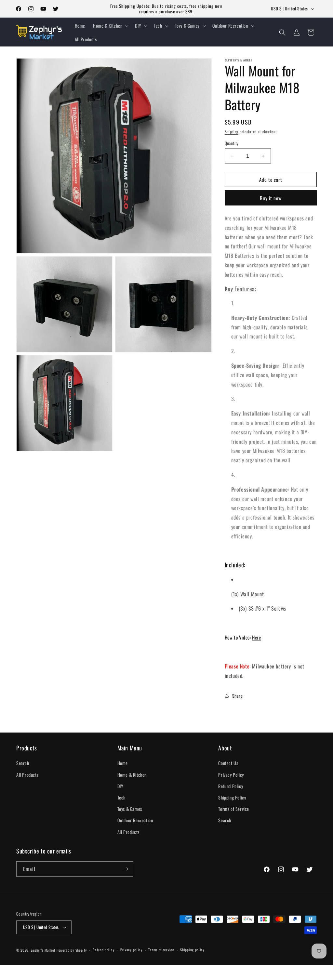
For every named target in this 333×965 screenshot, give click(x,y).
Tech (121, 797)
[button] (110, 26)
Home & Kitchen (132, 774)
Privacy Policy (231, 774)
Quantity (232, 143)
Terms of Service (233, 808)
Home (122, 763)
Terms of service (161, 949)
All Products (27, 774)
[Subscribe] (126, 869)
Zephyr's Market (43, 950)
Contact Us (228, 763)
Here (256, 637)
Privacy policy (131, 949)
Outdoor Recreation (135, 820)
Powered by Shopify (72, 950)
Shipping (232, 131)
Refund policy (103, 949)
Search (22, 763)
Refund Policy (230, 786)
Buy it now (271, 198)
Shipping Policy (232, 797)
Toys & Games (129, 808)
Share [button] (237, 695)
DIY (120, 786)
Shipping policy (192, 949)
